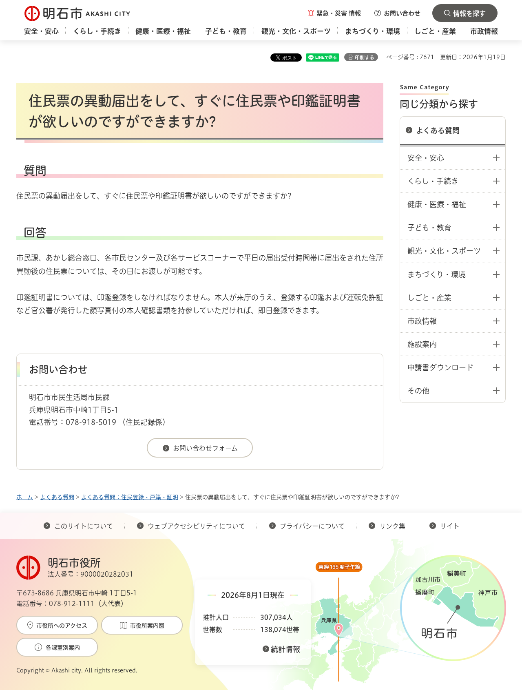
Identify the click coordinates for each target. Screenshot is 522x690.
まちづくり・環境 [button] (436, 274)
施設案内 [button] (422, 344)
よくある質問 (438, 130)
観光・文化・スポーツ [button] (444, 250)
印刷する (364, 57)
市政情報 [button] (422, 321)
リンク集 (392, 526)
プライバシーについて (312, 526)
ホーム (24, 497)
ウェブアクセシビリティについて (196, 526)
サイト (450, 526)
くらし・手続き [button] (432, 181)
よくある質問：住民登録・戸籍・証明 (129, 497)
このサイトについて (83, 526)
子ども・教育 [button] (429, 227)
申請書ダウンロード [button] (440, 367)
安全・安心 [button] (425, 157)
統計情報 (285, 649)
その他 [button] (418, 390)
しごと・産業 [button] (429, 297)
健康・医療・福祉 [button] (436, 204)
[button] (334, 13)
